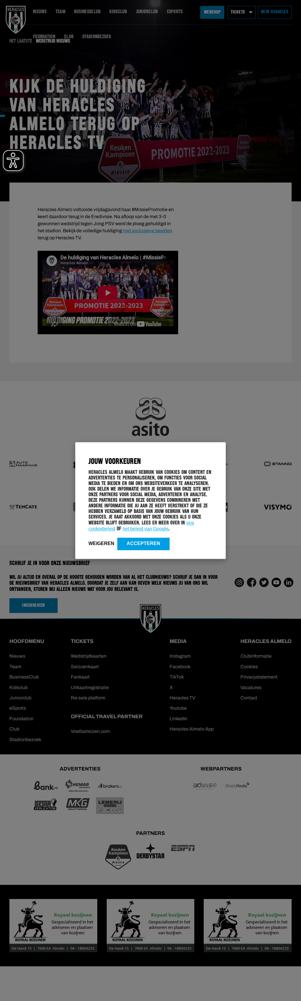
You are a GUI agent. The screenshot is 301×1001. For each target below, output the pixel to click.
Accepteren (143, 543)
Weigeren (101, 543)
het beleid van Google (145, 528)
